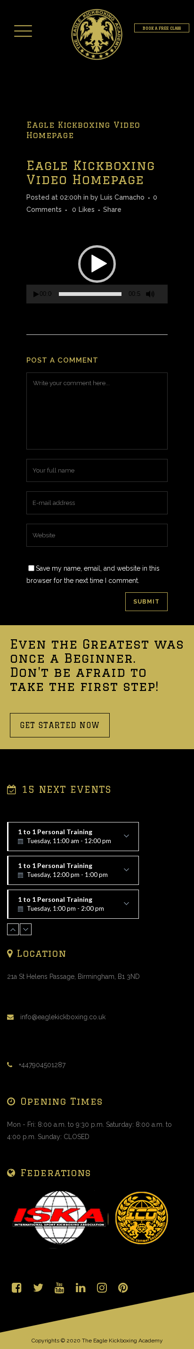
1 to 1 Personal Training (64, 839)
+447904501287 (42, 1065)
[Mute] (150, 294)
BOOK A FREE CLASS (162, 28)
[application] (97, 263)
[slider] (90, 294)
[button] (97, 264)
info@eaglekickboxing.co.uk (62, 1017)
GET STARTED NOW (60, 725)
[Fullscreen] (164, 294)
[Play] (36, 294)
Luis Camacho (122, 197)
